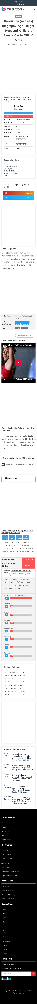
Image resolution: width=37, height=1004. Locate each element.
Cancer (5, 922)
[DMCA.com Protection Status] (6, 978)
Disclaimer (4, 827)
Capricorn (6, 945)
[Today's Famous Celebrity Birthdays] (12, 9)
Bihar (24, 123)
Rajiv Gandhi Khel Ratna (9, 876)
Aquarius (6, 949)
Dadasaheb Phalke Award (10, 871)
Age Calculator (6, 886)
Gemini (18, 133)
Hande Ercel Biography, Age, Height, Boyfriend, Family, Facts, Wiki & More (22, 767)
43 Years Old (19, 129)
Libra (4, 933)
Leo (4, 926)
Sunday (7, 604)
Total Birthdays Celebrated (15, 595)
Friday (6, 645)
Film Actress (18, 109)
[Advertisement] (18, 70)
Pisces (5, 954)
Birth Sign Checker (7, 890)
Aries (4, 909)
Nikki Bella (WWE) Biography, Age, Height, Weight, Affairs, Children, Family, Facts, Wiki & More (22, 757)
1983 (21, 119)
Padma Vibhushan (7, 859)
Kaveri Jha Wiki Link (24, 335)
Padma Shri (5, 850)
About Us (4, 835)
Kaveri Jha (18, 106)
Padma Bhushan (6, 855)
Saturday (26, 119)
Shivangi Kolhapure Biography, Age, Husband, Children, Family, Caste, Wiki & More (22, 778)
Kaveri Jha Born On (9, 559)
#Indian (18, 17)
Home (3, 823)
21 (16, 119)
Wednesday (8, 628)
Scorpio (5, 937)
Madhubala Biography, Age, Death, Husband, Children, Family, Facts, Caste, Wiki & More (21, 789)
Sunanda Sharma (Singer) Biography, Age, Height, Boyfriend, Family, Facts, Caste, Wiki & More (22, 800)
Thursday (7, 636)
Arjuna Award (5, 863)
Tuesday (7, 620)
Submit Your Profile (8, 899)
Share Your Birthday (8, 895)
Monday (7, 612)
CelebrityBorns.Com (25, 991)
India (17, 126)
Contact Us (5, 831)
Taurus (5, 913)
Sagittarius (6, 941)
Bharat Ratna (5, 867)
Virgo (5, 930)
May (18, 119)
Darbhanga (19, 123)
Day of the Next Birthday (8, 565)
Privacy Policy (6, 840)
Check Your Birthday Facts (21, 574)
